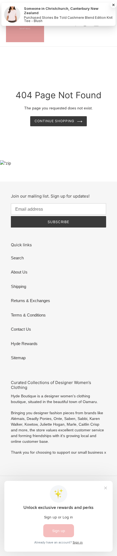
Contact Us (21, 329)
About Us (19, 272)
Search (17, 258)
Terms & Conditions (28, 315)
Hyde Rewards (24, 343)
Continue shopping (54, 121)
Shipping (18, 286)
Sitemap (18, 357)
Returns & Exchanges (30, 300)
